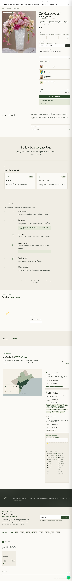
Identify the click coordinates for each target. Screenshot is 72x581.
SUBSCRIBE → (65, 517)
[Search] (64, 4)
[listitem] (55, 4)
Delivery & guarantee (35, 126)
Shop (3, 8)
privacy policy (59, 520)
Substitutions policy (35, 129)
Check (67, 45)
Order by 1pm (46, 1)
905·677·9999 (67, 363)
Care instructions (34, 122)
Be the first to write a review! (36, 322)
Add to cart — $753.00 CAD (54, 96)
